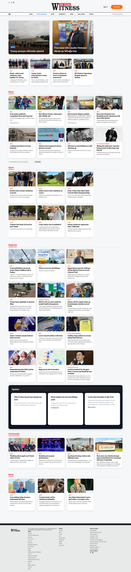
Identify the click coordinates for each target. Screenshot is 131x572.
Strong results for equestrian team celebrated (78, 225)
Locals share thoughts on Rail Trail (101, 397)
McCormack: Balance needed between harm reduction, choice (79, 115)
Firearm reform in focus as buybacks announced (60, 75)
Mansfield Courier (94, 538)
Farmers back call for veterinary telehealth (47, 498)
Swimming (61, 545)
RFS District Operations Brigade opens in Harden (83, 75)
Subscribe (117, 7)
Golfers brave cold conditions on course (50, 192)
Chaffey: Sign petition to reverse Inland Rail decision (79, 337)
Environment (31, 546)
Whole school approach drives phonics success (50, 147)
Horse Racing (62, 538)
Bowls (60, 532)
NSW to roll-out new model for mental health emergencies (50, 303)
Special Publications (94, 547)
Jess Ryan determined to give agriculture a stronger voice (79, 498)
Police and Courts (32, 557)
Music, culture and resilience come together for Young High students (17, 76)
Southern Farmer (94, 543)
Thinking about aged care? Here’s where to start (22, 457)
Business (30, 537)
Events (91, 14)
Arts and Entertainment (103, 143)
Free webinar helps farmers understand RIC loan (20, 498)
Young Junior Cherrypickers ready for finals (39, 75)
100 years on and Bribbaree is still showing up (80, 147)
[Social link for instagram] (13, 2)
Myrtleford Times (94, 536)
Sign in (105, 7)
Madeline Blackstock (14, 123)
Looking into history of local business (20, 147)
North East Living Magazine (96, 539)
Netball (60, 541)
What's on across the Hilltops (49, 268)
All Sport (61, 530)
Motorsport (61, 539)
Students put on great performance (46, 457)
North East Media (94, 549)
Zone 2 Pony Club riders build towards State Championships (79, 192)
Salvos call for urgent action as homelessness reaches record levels (79, 304)
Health (29, 550)
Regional (30, 561)
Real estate (81, 14)
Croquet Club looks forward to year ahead (21, 225)
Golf (60, 536)
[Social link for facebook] (11, 2)
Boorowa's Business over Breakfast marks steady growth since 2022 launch (108, 116)
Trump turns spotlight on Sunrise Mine (22, 303)
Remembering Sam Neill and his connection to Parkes (22, 370)
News (31, 14)
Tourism (30, 567)
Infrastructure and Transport (34, 552)
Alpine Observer (93, 534)
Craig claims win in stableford (50, 224)
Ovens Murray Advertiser (95, 532)
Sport (52, 14)
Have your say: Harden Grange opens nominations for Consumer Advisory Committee (109, 458)
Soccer (60, 543)
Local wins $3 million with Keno (51, 336)
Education (30, 542)
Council (29, 541)
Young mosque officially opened (27, 51)
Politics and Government (74, 333)
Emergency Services (44, 299)
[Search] (9, 2)
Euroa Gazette (93, 530)
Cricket (60, 534)
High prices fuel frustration (49, 369)
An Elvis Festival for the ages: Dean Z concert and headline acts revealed (80, 371)
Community (62, 14)
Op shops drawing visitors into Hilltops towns (79, 457)
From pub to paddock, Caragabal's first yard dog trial (21, 115)
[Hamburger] (9, 14)
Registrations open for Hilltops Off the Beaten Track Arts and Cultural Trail (79, 270)
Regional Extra (93, 545)
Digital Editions (42, 14)
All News (30, 533)
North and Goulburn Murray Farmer (98, 541)
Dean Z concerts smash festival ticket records (21, 337)
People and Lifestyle (32, 555)
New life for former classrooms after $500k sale (50, 115)
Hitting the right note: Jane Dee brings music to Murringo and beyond (108, 148)
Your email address (13, 162)
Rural (72, 14)
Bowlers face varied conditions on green (21, 192)
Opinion (30, 554)
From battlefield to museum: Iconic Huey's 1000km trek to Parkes (20, 270)
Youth (29, 569)
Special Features (31, 565)
